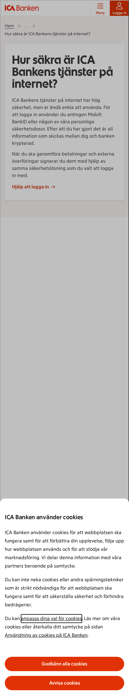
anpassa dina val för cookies (51, 618)
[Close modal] (64, 347)
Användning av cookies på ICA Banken (46, 635)
